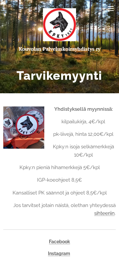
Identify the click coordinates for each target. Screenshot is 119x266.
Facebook (59, 241)
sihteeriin (104, 213)
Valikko (110, 8)
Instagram (59, 253)
